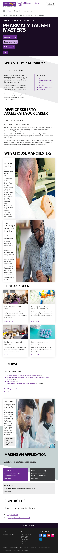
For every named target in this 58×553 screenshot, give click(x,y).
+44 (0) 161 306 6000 (8, 534)
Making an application (45, 87)
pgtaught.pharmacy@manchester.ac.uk (19, 518)
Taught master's (39, 15)
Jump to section (29, 525)
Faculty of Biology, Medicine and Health (29, 4)
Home (4, 10)
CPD (5, 52)
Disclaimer (5, 547)
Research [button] (17, 11)
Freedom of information (44, 547)
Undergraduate (10, 37)
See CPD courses (9, 392)
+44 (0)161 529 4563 (12, 515)
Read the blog (8, 321)
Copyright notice (24, 547)
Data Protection (14, 547)
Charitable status (7, 550)
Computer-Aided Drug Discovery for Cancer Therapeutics (23, 375)
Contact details (7, 537)
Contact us (42, 89)
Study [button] (9, 11)
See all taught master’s (10, 389)
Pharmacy (30, 15)
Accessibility (33, 547)
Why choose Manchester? (46, 83)
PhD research (9, 47)
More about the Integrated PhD (9, 442)
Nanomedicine (11, 381)
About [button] (33, 11)
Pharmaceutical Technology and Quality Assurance (21, 384)
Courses (41, 85)
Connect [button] (25, 11)
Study (25, 15)
